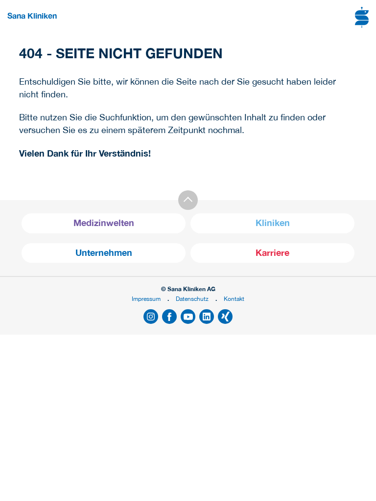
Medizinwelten (103, 223)
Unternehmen (103, 253)
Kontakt (234, 298)
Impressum (146, 298)
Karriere (272, 253)
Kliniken (273, 223)
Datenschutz (192, 298)
